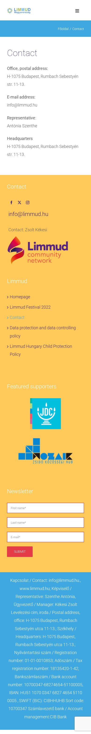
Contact (17, 317)
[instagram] (27, 202)
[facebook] (11, 202)
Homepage (20, 296)
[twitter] (19, 202)
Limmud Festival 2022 (30, 307)
